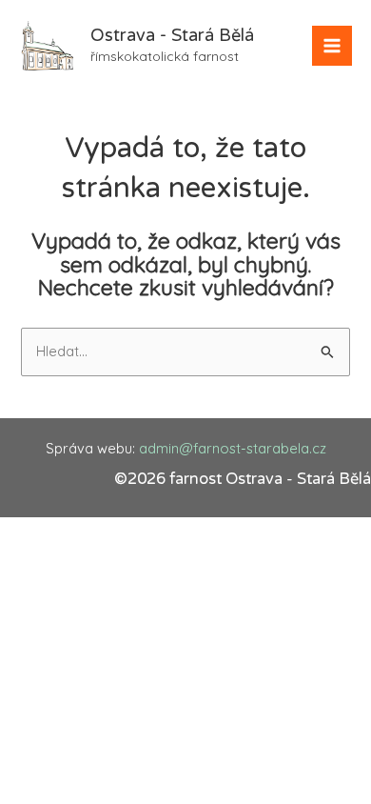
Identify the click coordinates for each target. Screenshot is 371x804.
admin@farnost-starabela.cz (232, 448)
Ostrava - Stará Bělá (172, 35)
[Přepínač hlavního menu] (332, 46)
